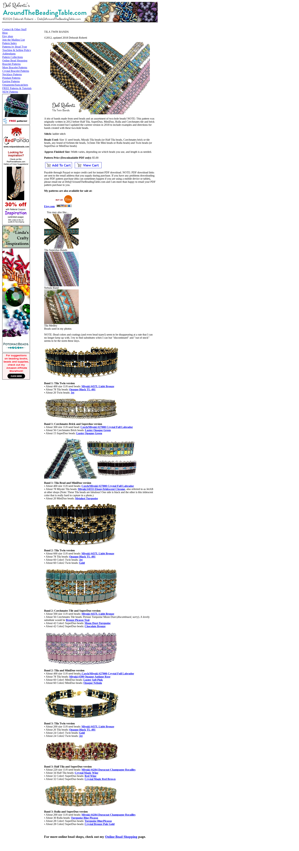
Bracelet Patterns (11, 64)
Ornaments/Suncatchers (15, 84)
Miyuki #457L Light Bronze (97, 613)
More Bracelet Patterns (14, 67)
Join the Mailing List (13, 39)
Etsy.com (49, 206)
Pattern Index (9, 43)
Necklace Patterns (12, 74)
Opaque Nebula (92, 682)
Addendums (9, 53)
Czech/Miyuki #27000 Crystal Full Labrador (106, 427)
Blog (5, 32)
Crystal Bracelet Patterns (15, 70)
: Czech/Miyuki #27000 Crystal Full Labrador (107, 673)
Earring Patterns (11, 81)
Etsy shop (7, 36)
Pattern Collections (12, 57)
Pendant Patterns (11, 77)
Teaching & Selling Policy (16, 50)
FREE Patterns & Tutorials (16, 88)
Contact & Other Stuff (14, 29)
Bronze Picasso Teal (77, 620)
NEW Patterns (10, 91)
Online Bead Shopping (14, 60)
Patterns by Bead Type (14, 46)
